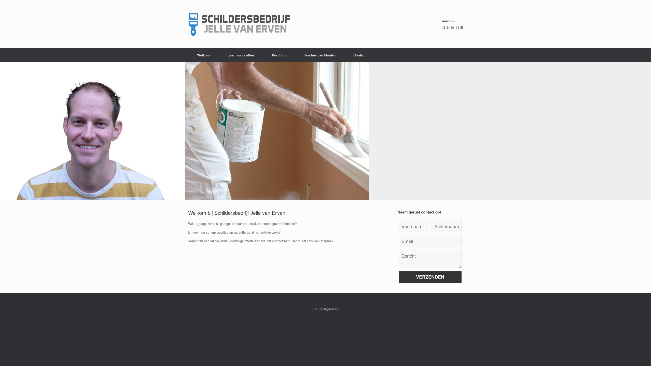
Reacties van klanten (319, 55)
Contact (359, 55)
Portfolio (279, 55)
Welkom (203, 55)
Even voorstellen (241, 55)
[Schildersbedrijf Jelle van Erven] (239, 24)
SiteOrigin (324, 309)
